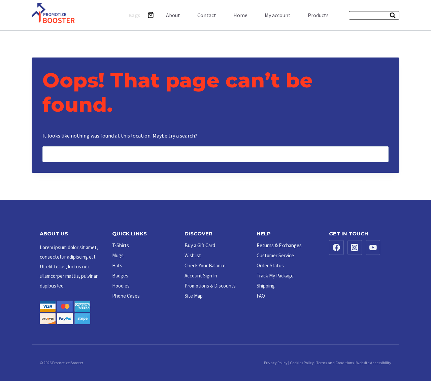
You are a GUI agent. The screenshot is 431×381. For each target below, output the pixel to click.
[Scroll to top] (411, 355)
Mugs (118, 255)
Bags (134, 15)
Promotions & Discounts (210, 285)
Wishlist (193, 255)
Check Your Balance (205, 265)
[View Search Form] (374, 15)
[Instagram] (354, 247)
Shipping (266, 285)
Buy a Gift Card (200, 245)
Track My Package (275, 275)
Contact (206, 15)
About (173, 15)
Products (318, 15)
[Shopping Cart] (150, 15)
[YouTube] (373, 247)
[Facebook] (336, 247)
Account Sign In (201, 275)
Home (240, 15)
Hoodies (121, 285)
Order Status (270, 265)
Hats (117, 265)
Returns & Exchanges (279, 245)
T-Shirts (120, 245)
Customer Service (275, 255)
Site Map (194, 296)
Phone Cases (126, 296)
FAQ (261, 296)
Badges (120, 275)
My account (278, 15)
